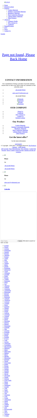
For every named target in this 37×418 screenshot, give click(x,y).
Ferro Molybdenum (14, 149)
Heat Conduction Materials (15, 15)
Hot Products (32, 145)
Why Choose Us (12, 23)
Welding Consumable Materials (17, 11)
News (6, 29)
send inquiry (18, 144)
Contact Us (7, 31)
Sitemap (14, 147)
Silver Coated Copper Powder (15, 150)
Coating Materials (13, 10)
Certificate (11, 24)
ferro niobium (24, 149)
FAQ (5, 27)
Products (6, 8)
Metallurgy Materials (14, 13)
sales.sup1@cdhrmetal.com (20, 93)
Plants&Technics (9, 26)
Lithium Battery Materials (15, 16)
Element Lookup (9, 7)
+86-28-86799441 (20, 90)
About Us (7, 19)
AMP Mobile (22, 147)
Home (6, 5)
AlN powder (4, 149)
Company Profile (13, 21)
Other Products (12, 18)
